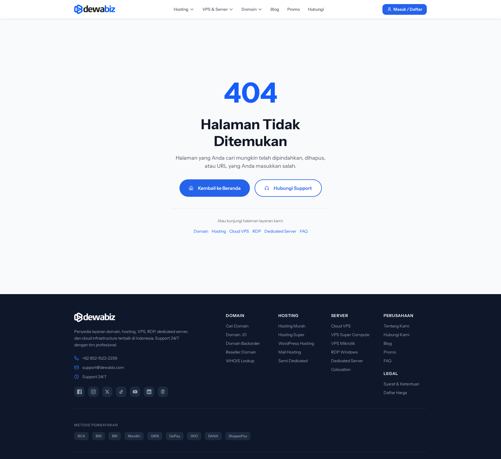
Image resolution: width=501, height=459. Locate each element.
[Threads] (163, 392)
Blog (275, 9)
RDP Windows (344, 352)
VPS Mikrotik (343, 343)
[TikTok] (121, 392)
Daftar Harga (395, 392)
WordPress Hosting (296, 343)
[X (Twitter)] (107, 392)
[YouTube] (135, 392)
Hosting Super (291, 334)
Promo (293, 9)
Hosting (181, 9)
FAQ (304, 231)
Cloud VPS (239, 231)
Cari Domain (237, 326)
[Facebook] (79, 392)
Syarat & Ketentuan (401, 384)
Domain (249, 9)
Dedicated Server (280, 231)
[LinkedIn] (149, 392)
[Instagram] (93, 392)
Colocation (341, 369)
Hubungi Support (293, 188)
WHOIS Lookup (240, 360)
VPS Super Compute (350, 334)
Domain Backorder (243, 343)
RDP (257, 231)
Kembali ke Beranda (219, 188)
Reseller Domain (241, 352)
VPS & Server (215, 9)
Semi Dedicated (293, 360)
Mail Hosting (289, 352)
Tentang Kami (396, 326)
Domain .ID (236, 334)
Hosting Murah (291, 326)
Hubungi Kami (396, 334)
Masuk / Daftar (407, 9)
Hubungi (316, 9)
